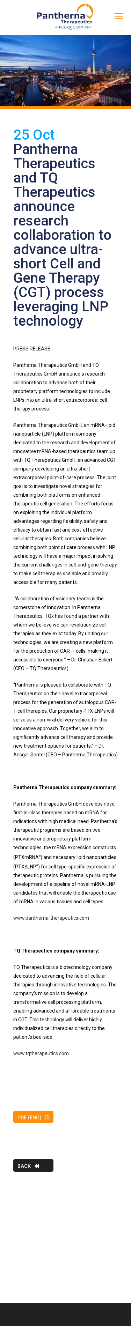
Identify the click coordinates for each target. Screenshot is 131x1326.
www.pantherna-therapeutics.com (51, 918)
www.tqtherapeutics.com (41, 1053)
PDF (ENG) (29, 1118)
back (24, 1166)
